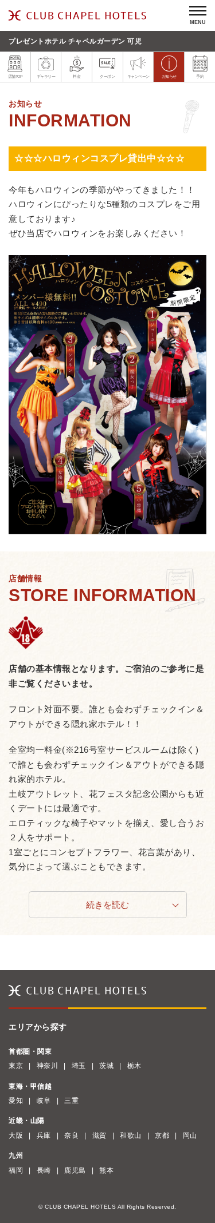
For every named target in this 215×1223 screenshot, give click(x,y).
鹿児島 (75, 1170)
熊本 (106, 1170)
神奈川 (47, 1066)
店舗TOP (15, 76)
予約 (200, 76)
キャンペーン (138, 76)
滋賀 (99, 1135)
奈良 (71, 1135)
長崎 (44, 1170)
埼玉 (79, 1066)
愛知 (16, 1101)
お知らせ (169, 76)
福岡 (16, 1170)
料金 (76, 76)
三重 (71, 1101)
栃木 (134, 1066)
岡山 (190, 1135)
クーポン (107, 76)
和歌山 (131, 1135)
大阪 (16, 1135)
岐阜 (44, 1101)
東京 (16, 1066)
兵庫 (44, 1135)
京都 (162, 1135)
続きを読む (107, 905)
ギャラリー (46, 76)
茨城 (106, 1066)
